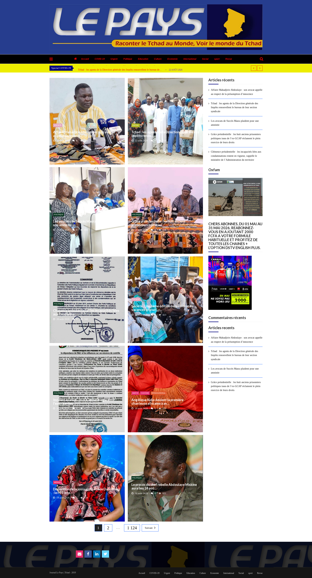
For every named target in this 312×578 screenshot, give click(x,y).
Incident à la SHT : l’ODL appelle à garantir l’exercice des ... (83, 401)
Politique (127, 59)
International (189, 59)
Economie (172, 59)
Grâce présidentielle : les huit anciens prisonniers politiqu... (158, 223)
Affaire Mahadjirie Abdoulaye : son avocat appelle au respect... (84, 134)
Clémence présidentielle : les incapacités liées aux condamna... (86, 312)
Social (205, 59)
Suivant (149, 528)
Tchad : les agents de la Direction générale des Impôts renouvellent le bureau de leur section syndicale (234, 107)
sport (217, 59)
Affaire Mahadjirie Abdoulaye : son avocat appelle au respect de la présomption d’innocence (236, 92)
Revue (228, 59)
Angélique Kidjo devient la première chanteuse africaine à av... (157, 401)
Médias (57, 482)
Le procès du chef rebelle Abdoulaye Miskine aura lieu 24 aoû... (164, 486)
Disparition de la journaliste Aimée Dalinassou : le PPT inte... (86, 491)
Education (143, 59)
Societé (57, 125)
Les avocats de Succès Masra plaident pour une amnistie (106, 69)
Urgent (114, 59)
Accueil (85, 59)
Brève (135, 393)
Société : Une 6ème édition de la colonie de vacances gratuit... (162, 308)
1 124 (132, 528)
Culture (158, 59)
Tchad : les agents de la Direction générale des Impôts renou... (165, 134)
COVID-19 (100, 59)
